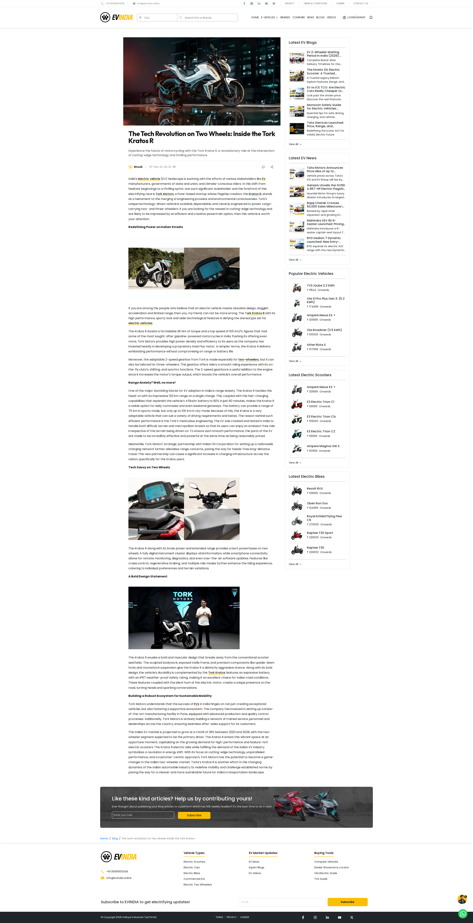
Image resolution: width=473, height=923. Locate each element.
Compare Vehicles (326, 862)
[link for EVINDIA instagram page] (315, 917)
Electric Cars (192, 867)
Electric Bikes (192, 873)
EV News (254, 862)
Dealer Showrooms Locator (331, 867)
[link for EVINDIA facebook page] (244, 3)
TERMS (219, 917)
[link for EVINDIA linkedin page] (257, 3)
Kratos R (255, 194)
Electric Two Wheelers (198, 884)
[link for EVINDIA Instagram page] (272, 3)
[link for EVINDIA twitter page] (250, 3)
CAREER (244, 917)
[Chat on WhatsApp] (462, 913)
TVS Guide (320, 879)
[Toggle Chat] (462, 899)
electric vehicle (149, 179)
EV (264, 179)
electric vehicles (140, 323)
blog (115, 838)
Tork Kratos (216, 672)
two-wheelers (248, 359)
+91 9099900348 (114, 3)
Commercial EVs (194, 879)
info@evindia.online (148, 3)
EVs (196, 704)
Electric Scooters (194, 862)
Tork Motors (164, 194)
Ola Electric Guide (325, 873)
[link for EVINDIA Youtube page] (265, 3)
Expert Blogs (256, 867)
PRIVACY (232, 917)
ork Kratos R (256, 313)
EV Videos (255, 873)
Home (104, 838)
